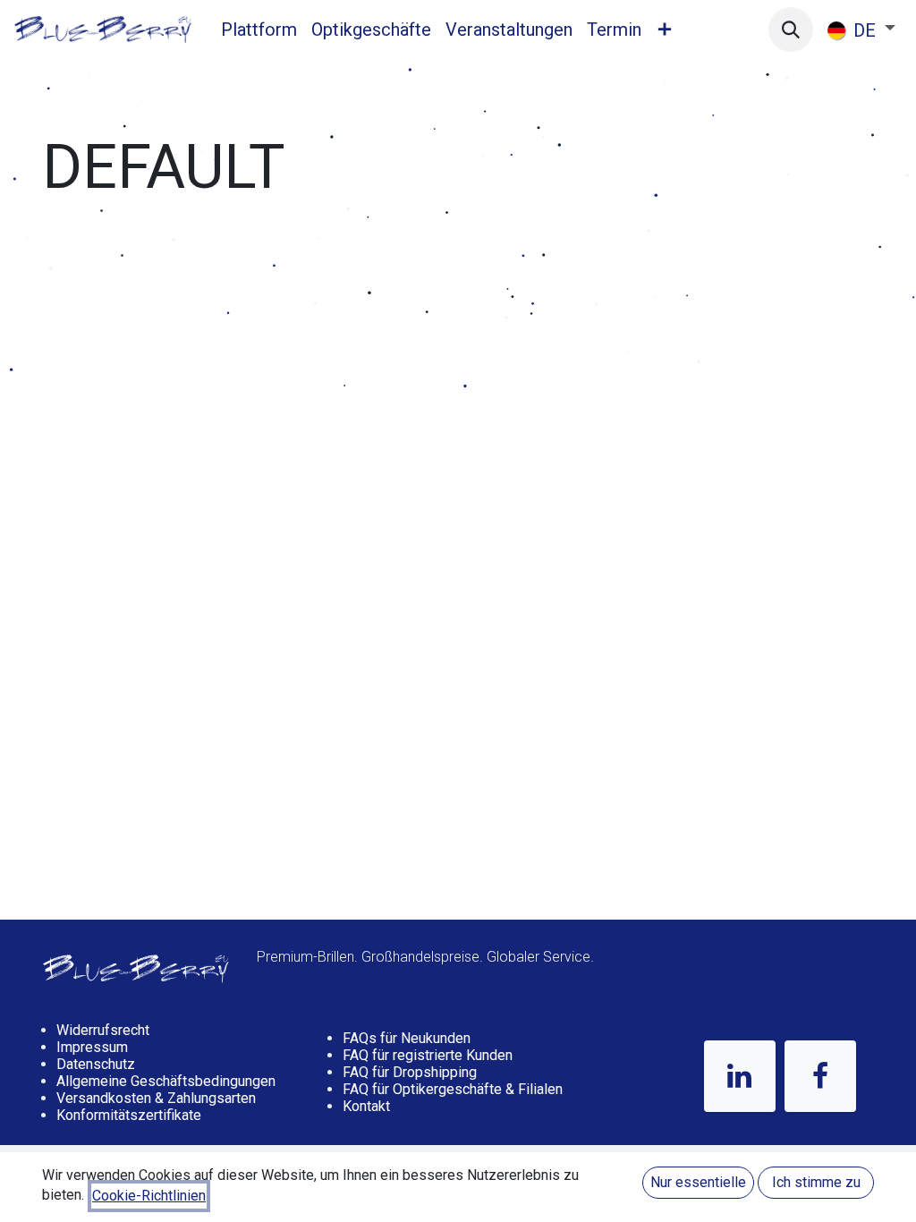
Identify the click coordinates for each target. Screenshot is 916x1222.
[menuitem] (259, 29)
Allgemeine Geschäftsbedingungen (166, 1081)
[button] (790, 29)
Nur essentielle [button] (698, 1182)
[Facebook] (820, 1076)
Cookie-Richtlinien (149, 1195)
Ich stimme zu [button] (816, 1182)
